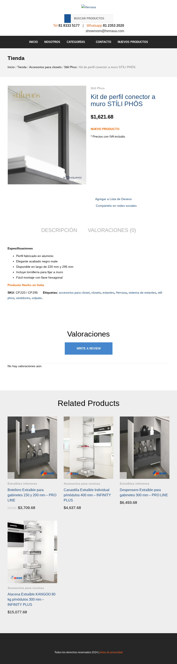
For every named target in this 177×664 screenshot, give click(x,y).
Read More (20, 507)
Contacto (103, 42)
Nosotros (52, 42)
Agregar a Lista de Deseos (113, 199)
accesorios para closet (74, 292)
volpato (37, 298)
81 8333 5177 (69, 25)
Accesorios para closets (45, 67)
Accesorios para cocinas (82, 483)
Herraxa (121, 292)
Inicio (33, 42)
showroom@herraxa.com (105, 31)
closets (96, 292)
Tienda (22, 67)
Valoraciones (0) (112, 230)
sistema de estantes (142, 292)
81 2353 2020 (113, 25)
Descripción (59, 230)
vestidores (23, 298)
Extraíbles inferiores (22, 483)
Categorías (76, 42)
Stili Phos (70, 67)
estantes (108, 292)
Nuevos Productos (133, 42)
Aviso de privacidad (111, 652)
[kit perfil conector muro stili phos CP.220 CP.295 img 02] (47, 135)
